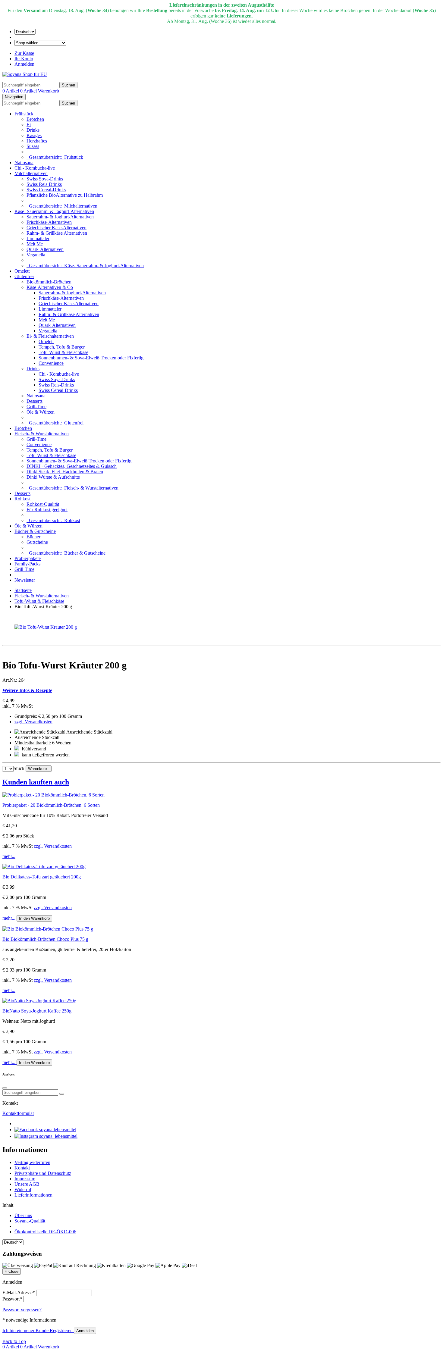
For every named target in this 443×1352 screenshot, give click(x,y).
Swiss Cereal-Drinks (46, 189)
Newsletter (24, 580)
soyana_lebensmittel (57, 1136)
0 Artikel (11, 90)
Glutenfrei (24, 276)
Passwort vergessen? (22, 1309)
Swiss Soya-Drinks (45, 178)
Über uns (23, 1215)
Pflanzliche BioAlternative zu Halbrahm (65, 195)
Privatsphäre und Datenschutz (42, 1173)
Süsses (33, 146)
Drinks (33, 130)
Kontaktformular (18, 1113)
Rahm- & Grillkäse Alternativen (57, 233)
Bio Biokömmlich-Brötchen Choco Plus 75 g (45, 939)
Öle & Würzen (41, 412)
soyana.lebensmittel (57, 1129)
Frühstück (23, 113)
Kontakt (22, 1167)
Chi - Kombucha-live (34, 168)
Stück (19, 768)
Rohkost (22, 498)
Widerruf (22, 1189)
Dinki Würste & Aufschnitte (53, 477)
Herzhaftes (37, 140)
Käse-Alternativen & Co (50, 287)
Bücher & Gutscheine (35, 531)
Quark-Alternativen (45, 249)
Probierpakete (27, 558)
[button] (221, 782)
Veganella (36, 254)
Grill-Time (36, 406)
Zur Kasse (24, 53)
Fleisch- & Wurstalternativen (41, 433)
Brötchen (35, 119)
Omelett (22, 271)
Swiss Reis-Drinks (44, 184)
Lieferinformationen (33, 1194)
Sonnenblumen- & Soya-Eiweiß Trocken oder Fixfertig (91, 357)
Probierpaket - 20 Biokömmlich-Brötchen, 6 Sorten (51, 805)
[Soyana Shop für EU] (24, 74)
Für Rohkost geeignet (47, 509)
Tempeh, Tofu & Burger (62, 346)
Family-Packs (27, 563)
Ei (29, 124)
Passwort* (12, 1298)
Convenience (51, 363)
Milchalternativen (31, 173)
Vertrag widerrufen (32, 1162)
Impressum (24, 1178)
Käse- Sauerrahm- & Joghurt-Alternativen (54, 211)
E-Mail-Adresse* (18, 1292)
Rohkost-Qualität (43, 504)
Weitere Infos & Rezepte (27, 690)
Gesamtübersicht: (55, 157)
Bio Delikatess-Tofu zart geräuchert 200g (41, 876)
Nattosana (23, 162)
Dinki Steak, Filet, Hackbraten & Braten (65, 471)
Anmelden (24, 64)
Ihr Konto (23, 58)
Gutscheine (37, 542)
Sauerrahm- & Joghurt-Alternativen (60, 216)
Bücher (33, 536)
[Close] (4, 1088)
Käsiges (34, 135)
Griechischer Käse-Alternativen (56, 227)
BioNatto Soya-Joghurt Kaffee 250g (36, 1010)
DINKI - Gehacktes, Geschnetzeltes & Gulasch (72, 466)
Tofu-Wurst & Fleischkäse (63, 352)
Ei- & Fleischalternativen (50, 336)
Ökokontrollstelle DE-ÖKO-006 (45, 1231)
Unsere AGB (26, 1184)
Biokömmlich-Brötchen (49, 281)
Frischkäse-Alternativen (49, 222)
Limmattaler (38, 238)
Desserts (34, 401)
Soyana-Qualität (29, 1220)
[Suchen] (61, 1094)
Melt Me (35, 243)
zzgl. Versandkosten (33, 721)
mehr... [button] (8, 856)
